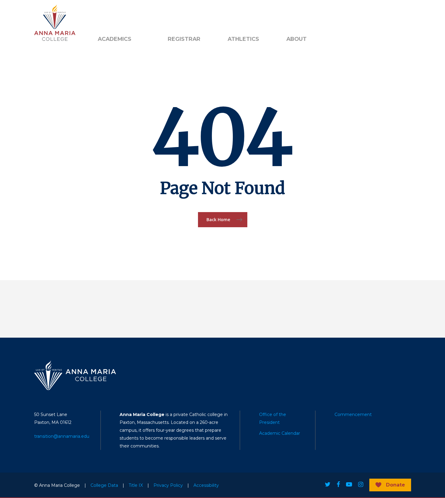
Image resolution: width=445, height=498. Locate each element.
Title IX (136, 485)
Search (178, 15)
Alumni (105, 15)
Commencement (353, 414)
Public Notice (139, 15)
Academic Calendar (279, 433)
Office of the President (272, 418)
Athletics (243, 39)
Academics (114, 39)
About (296, 39)
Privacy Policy (168, 485)
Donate (395, 485)
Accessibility (206, 485)
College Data (104, 485)
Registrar (184, 39)
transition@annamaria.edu (61, 436)
